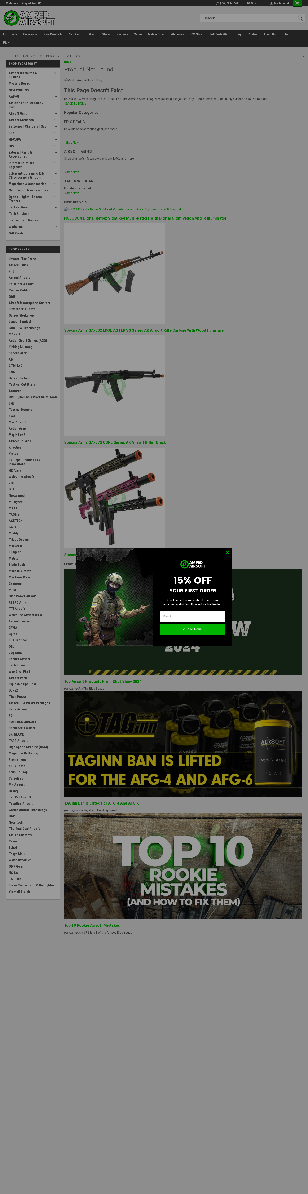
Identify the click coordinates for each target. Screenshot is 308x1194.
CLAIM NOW (192, 629)
